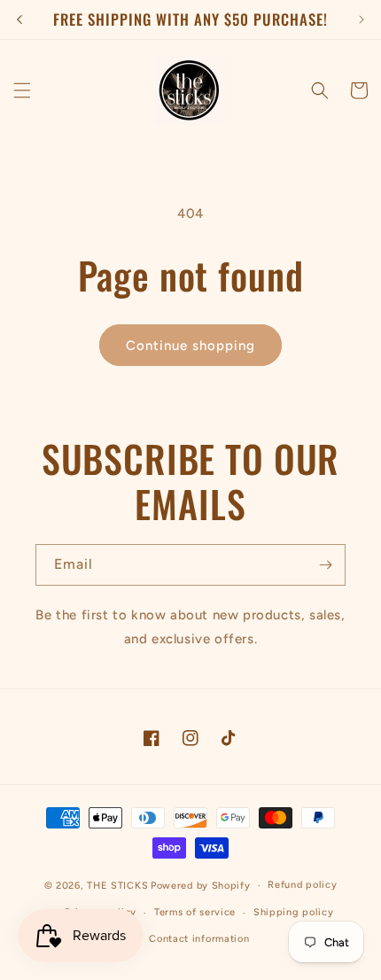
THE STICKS (117, 885)
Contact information (199, 939)
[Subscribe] (325, 565)
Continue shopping (190, 346)
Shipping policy (293, 912)
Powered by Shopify (201, 885)
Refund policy (302, 885)
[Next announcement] (361, 19)
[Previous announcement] (19, 19)
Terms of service (195, 912)
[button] (22, 90)
